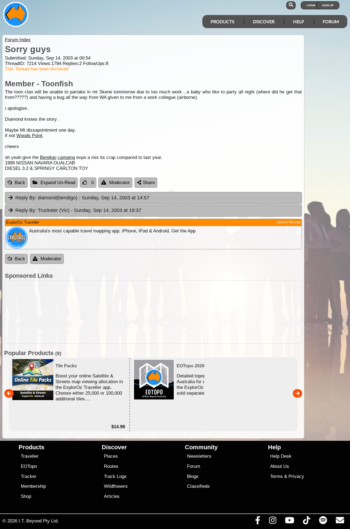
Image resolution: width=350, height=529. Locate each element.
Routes (111, 466)
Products (222, 21)
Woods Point (29, 135)
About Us (279, 466)
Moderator (119, 182)
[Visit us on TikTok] (306, 521)
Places (111, 456)
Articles (111, 496)
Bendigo (48, 157)
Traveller (30, 456)
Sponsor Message (289, 222)
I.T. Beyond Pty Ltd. (39, 521)
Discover (264, 21)
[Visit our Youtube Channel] (289, 521)
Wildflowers (116, 486)
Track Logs (115, 476)
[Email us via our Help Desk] (340, 521)
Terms (276, 476)
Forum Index (18, 39)
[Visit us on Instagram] (272, 521)
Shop (26, 496)
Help (298, 21)
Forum (331, 21)
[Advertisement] (153, 312)
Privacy (296, 476)
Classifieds (198, 486)
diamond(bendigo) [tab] (82, 197)
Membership (33, 486)
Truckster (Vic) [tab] (78, 210)
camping (66, 157)
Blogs (193, 476)
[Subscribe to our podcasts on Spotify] (323, 521)
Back (20, 182)
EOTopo (29, 466)
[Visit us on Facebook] (257, 521)
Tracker (28, 476)
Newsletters (199, 456)
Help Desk (280, 456)
